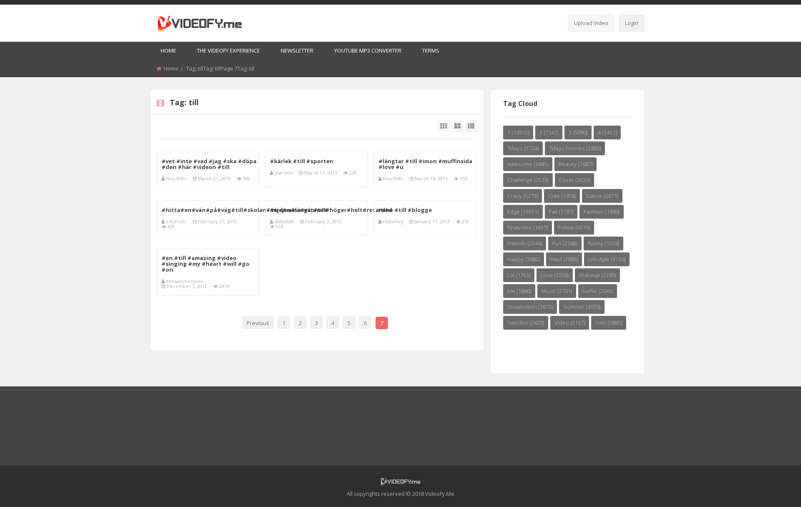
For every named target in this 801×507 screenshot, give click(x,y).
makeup (597, 275)
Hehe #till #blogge (405, 210)
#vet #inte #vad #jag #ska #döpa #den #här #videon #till (209, 164)
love (555, 275)
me (519, 291)
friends (524, 243)
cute (562, 195)
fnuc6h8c (176, 178)
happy (523, 259)
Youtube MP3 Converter (367, 50)
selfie (597, 291)
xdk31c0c (176, 221)
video (569, 322)
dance (602, 195)
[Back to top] (773, 488)
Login (631, 23)
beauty (575, 164)
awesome (527, 164)
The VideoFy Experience (228, 50)
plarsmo (284, 172)
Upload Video (591, 23)
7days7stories (575, 148)
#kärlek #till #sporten (301, 161)
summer (581, 306)
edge (523, 211)
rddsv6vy (393, 221)
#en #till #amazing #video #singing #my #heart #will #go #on (205, 263)
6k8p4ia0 (284, 221)
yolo (608, 322)
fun (564, 243)
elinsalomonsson (185, 281)
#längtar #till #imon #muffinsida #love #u (425, 164)
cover (574, 180)
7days (523, 148)
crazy (522, 195)
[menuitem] (168, 51)
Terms (430, 50)
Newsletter (297, 50)
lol (518, 275)
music (557, 291)
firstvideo (527, 227)
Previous (258, 323)
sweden (525, 322)
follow (574, 227)
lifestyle (606, 259)
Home (168, 50)
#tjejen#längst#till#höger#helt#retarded (331, 210)
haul (564, 259)
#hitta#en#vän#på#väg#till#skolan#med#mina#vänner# (244, 210)
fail (561, 211)
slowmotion (530, 306)
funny (603, 243)
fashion (602, 211)
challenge (528, 180)
